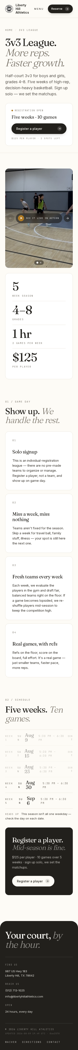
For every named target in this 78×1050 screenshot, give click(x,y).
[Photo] (37, 263)
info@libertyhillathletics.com (24, 996)
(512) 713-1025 (15, 990)
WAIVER (11, 1042)
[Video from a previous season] (40, 262)
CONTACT (53, 1042)
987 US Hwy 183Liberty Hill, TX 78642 (19, 973)
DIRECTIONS (32, 1042)
